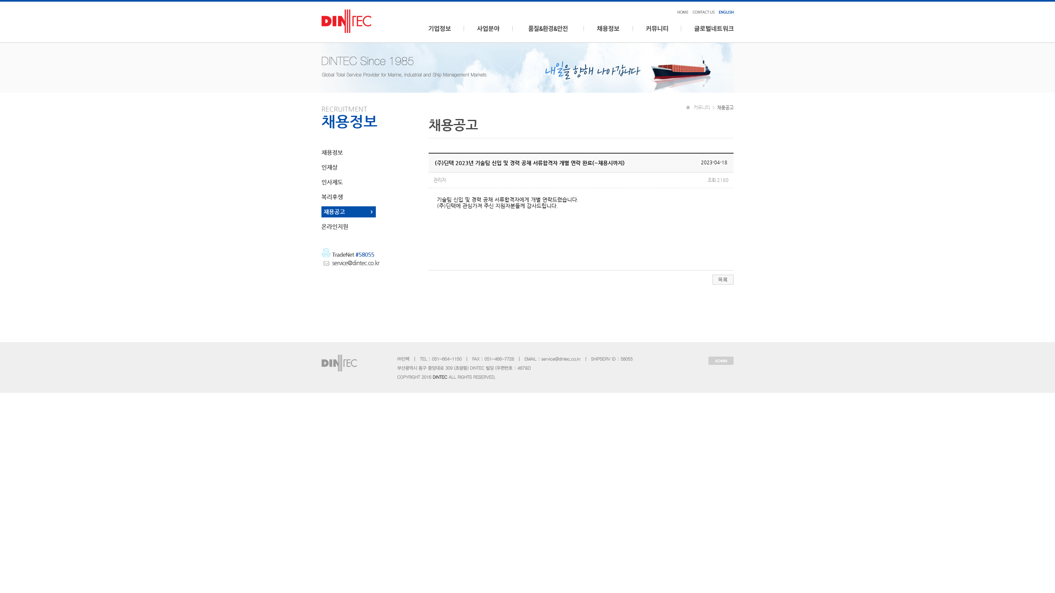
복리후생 (332, 197)
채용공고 (334, 211)
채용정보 (332, 152)
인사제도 (332, 182)
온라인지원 (334, 226)
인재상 (329, 167)
